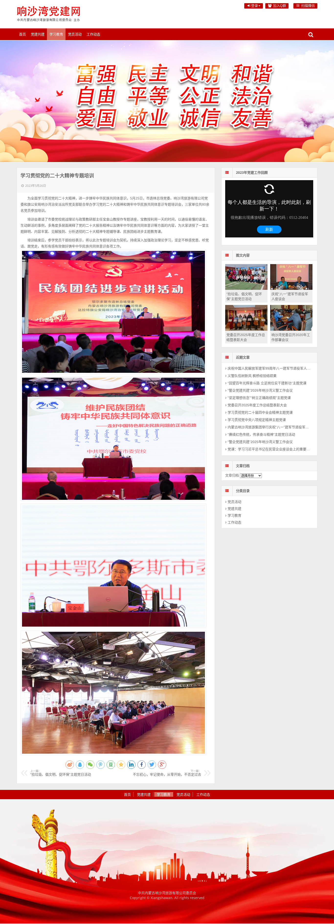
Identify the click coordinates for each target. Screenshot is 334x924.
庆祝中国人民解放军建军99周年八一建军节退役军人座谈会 (269, 368)
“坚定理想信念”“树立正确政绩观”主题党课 (259, 398)
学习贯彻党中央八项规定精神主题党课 (257, 420)
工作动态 (93, 34)
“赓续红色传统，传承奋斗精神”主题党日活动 (261, 434)
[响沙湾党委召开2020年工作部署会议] (291, 329)
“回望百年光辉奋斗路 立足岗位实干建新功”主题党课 (267, 383)
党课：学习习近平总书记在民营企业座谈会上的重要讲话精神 (269, 449)
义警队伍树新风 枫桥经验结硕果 (252, 376)
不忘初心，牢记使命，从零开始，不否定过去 (167, 773)
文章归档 (232, 475)
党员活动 (75, 34)
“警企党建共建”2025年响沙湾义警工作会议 (260, 442)
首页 (22, 34)
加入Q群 (279, 6)
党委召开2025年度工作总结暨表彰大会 (257, 405)
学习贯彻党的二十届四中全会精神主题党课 (260, 412)
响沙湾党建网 (48, 13)
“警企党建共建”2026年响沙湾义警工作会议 (260, 390)
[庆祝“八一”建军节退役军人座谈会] (291, 289)
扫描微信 (307, 6)
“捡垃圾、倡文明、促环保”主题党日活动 (60, 773)
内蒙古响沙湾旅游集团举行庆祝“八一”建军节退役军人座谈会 (269, 427)
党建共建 (38, 34)
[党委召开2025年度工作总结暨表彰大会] (246, 329)
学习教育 (56, 34)
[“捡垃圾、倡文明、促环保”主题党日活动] (246, 289)
